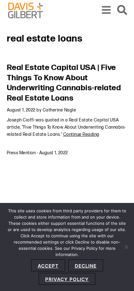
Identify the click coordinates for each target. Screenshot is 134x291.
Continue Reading (81, 134)
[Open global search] (122, 10)
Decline (86, 266)
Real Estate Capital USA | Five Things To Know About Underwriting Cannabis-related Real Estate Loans (64, 83)
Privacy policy (67, 279)
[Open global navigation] (106, 10)
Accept (48, 266)
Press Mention (21, 152)
